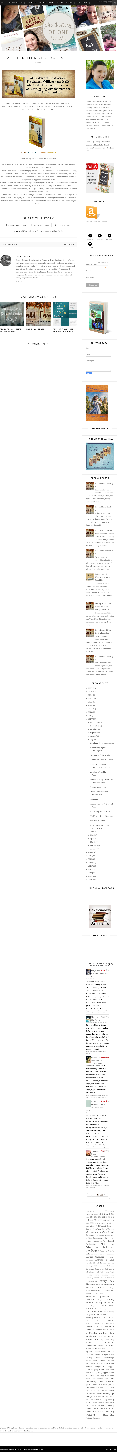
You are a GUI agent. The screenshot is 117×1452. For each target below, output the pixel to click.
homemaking (90, 1306)
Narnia (100, 1346)
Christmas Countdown (95, 1269)
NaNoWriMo (91, 1346)
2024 (90, 695)
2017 (90, 719)
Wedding (103, 1399)
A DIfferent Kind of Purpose (103, 1229)
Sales (95, 1360)
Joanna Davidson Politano (100, 1022)
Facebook (90, 239)
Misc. (111, 1326)
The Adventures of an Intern (102, 1378)
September (95, 733)
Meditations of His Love (97, 1327)
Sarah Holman (23, 256)
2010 (90, 873)
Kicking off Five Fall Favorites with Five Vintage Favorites (103, 607)
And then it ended (97, 821)
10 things (103, 1214)
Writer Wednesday (106, 1411)
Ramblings (89, 1358)
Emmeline (94, 799)
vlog (106, 1396)
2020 (90, 709)
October (93, 729)
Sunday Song (96, 1372)
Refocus (98, 1358)
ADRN (112, 1244)
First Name (90, 271)
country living (92, 1275)
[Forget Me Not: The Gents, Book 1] (89, 974)
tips (106, 1391)
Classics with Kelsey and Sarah (101, 1272)
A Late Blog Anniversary (100, 811)
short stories (109, 1363)
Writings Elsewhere (93, 1418)
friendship (96, 1297)
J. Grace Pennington (98, 1063)
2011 (89, 869)
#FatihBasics (109, 1211)
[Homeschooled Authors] (100, 927)
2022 (90, 702)
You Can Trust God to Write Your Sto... (64, 330)
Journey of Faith (15, 3)
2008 (90, 880)
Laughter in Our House (95, 1315)
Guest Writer (91, 1300)
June (92, 832)
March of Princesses (104, 1324)
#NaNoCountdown (92, 1214)
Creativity (105, 1275)
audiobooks (110, 1254)
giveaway (104, 1296)
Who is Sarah (82, 3)
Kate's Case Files (94, 1311)
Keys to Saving (108, 1312)
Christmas (110, 1266)
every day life (100, 1282)
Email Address (96, 264)
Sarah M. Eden (92, 979)
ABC (103, 1244)
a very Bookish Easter (101, 1235)
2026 (90, 688)
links (96, 1318)
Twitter (99, 239)
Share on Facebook (17, 225)
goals (112, 1297)
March (93, 842)
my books (104, 1333)
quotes (111, 1355)
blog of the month (100, 1263)
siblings (89, 1367)
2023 (90, 698)
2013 (90, 862)
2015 (90, 856)
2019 (90, 712)
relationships (109, 1358)
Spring (96, 1370)
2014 (90, 859)
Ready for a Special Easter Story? (10, 330)
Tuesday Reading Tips (105, 1393)
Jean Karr (90, 1113)
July (91, 739)
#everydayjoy (90, 1211)
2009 (90, 876)
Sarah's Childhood (107, 1361)
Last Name (90, 277)
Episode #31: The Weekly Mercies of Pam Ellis (102, 577)
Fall (93, 1288)
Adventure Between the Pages (40, 3)
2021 (90, 705)
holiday (110, 1299)
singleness (99, 1367)
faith (92, 1284)
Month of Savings (94, 1330)
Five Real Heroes (35, 329)
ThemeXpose (40, 1449)
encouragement (92, 1278)
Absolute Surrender (98, 787)
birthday (89, 1263)
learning (89, 1318)
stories (101, 1369)
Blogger (111, 1)
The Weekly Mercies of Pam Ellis (100, 1387)
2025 (90, 692)
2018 (90, 715)
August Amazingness (97, 1256)
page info (101, 1349)
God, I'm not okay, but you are (102, 743)
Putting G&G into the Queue (101, 760)
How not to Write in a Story (101, 755)
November (94, 726)
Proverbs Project (101, 1355)
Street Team (109, 1370)
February (94, 845)
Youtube (90, 247)
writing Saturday (100, 1414)
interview (110, 1309)
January (93, 849)
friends (89, 1296)
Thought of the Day (95, 1391)
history (104, 1300)
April (92, 838)
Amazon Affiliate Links (54, 231)
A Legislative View (93, 1232)
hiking (99, 1300)
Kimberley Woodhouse (99, 1156)
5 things (102, 1223)
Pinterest (109, 239)
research (88, 1361)
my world (105, 1340)
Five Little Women (103, 1294)
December (94, 722)
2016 (90, 852)
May (92, 835)
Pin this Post (64, 225)
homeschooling (100, 1309)
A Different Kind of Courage (32, 231)
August (93, 736)
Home (2, 3)
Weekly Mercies (97, 1403)
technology (100, 1376)
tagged (105, 1372)
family (99, 1287)
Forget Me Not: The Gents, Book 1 (100, 973)
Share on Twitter (42, 225)
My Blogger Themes (15, 1449)
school (88, 1364)
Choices (103, 1266)
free (113, 1294)
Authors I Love (104, 1259)
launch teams (109, 1315)
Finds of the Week (97, 1291)
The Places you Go (106, 1384)
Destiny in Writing (65, 3)
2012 (90, 866)
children (96, 1266)
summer (88, 1372)
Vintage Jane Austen (95, 1396)
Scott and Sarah (97, 1364)
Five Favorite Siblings (104, 530)
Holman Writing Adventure (100, 1302)
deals (112, 1275)
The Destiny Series (94, 1381)
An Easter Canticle (98, 1254)
